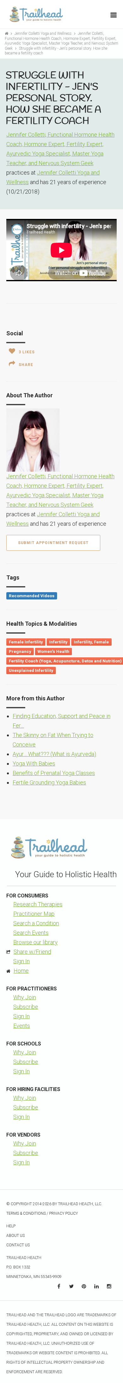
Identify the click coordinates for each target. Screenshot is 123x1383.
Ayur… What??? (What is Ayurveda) (54, 754)
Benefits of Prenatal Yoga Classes (54, 773)
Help (10, 1226)
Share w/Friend (32, 951)
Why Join (24, 997)
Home (21, 970)
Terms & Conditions (26, 1213)
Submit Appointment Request (53, 543)
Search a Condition (36, 923)
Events (21, 1025)
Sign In (21, 961)
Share (26, 365)
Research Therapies (37, 904)
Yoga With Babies (34, 763)
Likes (27, 352)
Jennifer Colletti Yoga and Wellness (44, 33)
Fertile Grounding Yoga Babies (49, 782)
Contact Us (18, 1245)
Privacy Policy (63, 1213)
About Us (15, 1235)
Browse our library (35, 942)
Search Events (31, 932)
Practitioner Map (34, 913)
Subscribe (25, 1006)
